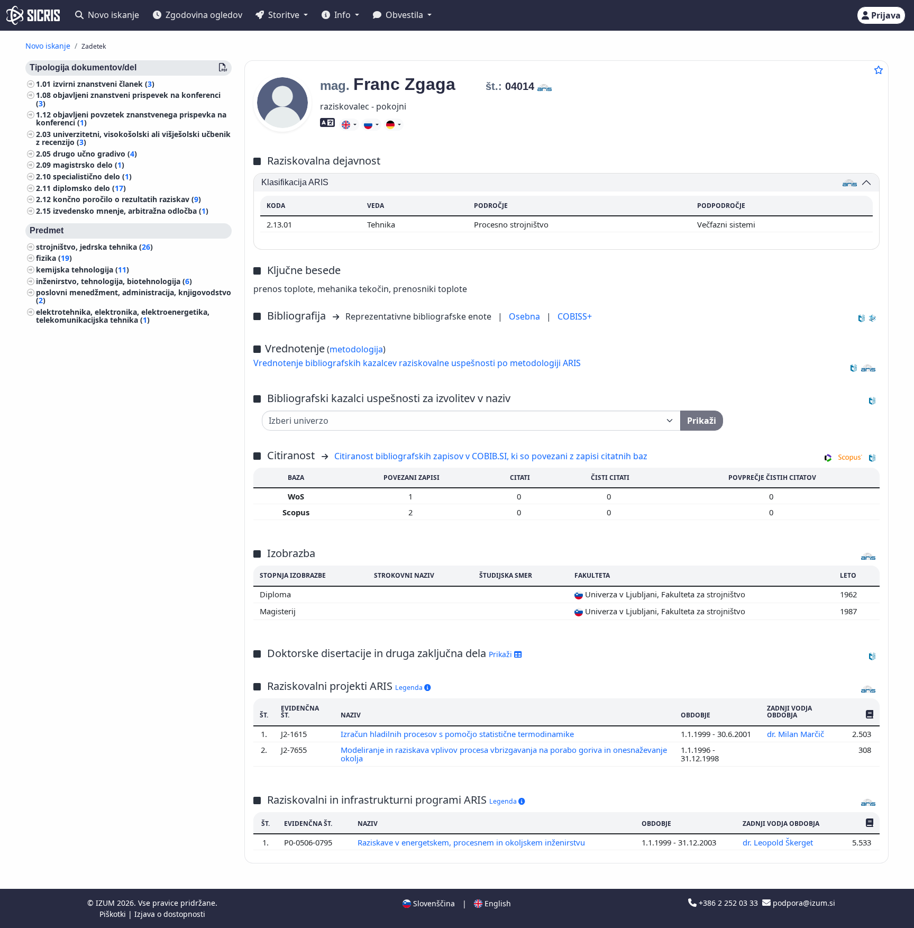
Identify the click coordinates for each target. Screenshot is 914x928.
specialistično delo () (92, 176)
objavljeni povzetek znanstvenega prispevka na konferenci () (131, 119)
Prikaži (501, 654)
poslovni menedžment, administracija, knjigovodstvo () (133, 297)
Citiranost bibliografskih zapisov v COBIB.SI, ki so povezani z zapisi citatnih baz (490, 456)
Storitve (283, 15)
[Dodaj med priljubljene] (878, 70)
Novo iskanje (112, 15)
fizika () (54, 258)
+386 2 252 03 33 (728, 903)
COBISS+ (574, 316)
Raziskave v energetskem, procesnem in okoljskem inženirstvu (472, 842)
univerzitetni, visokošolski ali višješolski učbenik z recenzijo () (133, 138)
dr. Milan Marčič (796, 734)
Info (342, 15)
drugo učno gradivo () (95, 154)
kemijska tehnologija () (82, 270)
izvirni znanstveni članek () (103, 84)
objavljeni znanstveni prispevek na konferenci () (128, 99)
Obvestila (404, 15)
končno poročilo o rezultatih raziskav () (127, 200)
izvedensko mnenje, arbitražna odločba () (130, 211)
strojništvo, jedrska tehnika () (94, 247)
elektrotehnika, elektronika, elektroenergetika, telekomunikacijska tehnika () (122, 316)
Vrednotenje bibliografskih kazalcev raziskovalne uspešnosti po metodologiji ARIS (417, 363)
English (496, 903)
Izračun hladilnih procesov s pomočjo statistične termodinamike (458, 734)
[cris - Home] (33, 15)
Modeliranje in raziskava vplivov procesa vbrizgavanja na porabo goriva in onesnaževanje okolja (504, 753)
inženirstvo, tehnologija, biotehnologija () (114, 281)
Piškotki (113, 914)
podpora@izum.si (803, 903)
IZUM (106, 903)
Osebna (525, 316)
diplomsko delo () (89, 188)
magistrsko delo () (88, 165)
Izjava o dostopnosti (169, 914)
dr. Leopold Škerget (779, 842)
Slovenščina (433, 903)
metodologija (356, 349)
